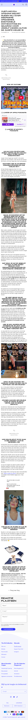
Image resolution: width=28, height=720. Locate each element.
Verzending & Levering (6, 668)
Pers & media (4, 651)
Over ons (3, 646)
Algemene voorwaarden (6, 676)
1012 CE (16, 671)
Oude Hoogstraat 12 (18, 668)
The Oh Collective (11, 717)
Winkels (3, 649)
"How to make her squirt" (10, 473)
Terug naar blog (15, 590)
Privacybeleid (4, 673)
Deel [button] (4, 36)
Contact (3, 657)
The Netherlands (18, 676)
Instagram (16, 651)
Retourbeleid (4, 671)
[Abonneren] (24, 691)
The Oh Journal (17, 646)
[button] (1, 4)
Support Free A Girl (18, 649)
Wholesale (3, 654)
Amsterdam (16, 673)
